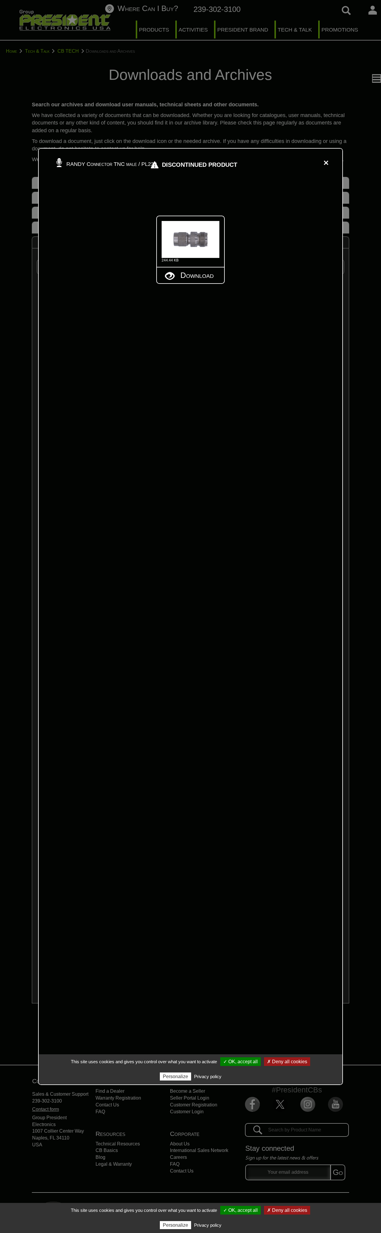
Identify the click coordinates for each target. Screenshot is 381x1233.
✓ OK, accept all (240, 1210)
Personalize (175, 1225)
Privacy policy (207, 1225)
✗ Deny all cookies (287, 1210)
